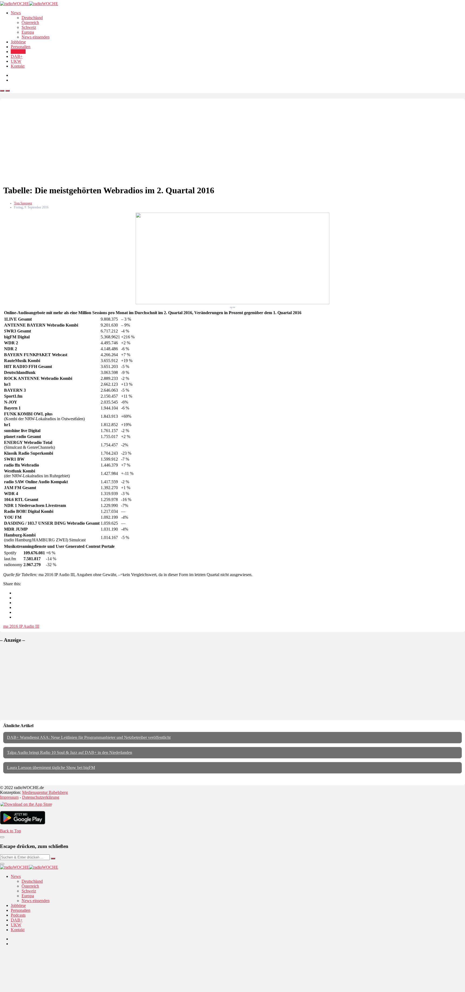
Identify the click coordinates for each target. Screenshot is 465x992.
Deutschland (32, 17)
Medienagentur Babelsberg (45, 792)
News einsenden (36, 37)
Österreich (30, 22)
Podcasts (18, 51)
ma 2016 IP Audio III (21, 626)
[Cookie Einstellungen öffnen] (40, 989)
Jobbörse (18, 42)
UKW (16, 61)
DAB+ (17, 56)
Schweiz (29, 27)
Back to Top (10, 831)
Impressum (9, 797)
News (16, 12)
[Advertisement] (232, 142)
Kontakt (17, 66)
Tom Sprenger (23, 203)
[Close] (2, 837)
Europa (28, 32)
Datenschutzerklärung (40, 797)
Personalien (20, 46)
